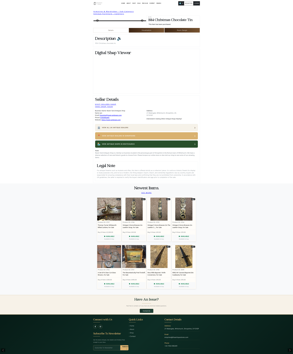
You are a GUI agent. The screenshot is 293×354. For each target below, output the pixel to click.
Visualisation (146, 30)
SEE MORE (146, 193)
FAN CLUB (145, 3)
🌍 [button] (180, 3)
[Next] (290, 350)
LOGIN (196, 3)
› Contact (132, 336)
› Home (131, 326)
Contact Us (146, 311)
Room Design (182, 30)
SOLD (138, 3)
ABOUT (129, 3)
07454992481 (104, 118)
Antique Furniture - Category (108, 14)
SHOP (134, 3)
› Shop (131, 333)
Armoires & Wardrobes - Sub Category (113, 11)
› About (131, 329)
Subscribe (126, 348)
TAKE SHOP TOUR (104, 107)
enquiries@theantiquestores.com (176, 337)
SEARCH (158, 3)
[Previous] (3, 350)
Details (111, 30)
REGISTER (188, 3)
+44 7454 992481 (171, 346)
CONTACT (152, 3)
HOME (123, 3)
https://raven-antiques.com (111, 120)
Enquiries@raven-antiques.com (111, 115)
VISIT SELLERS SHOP (105, 104)
